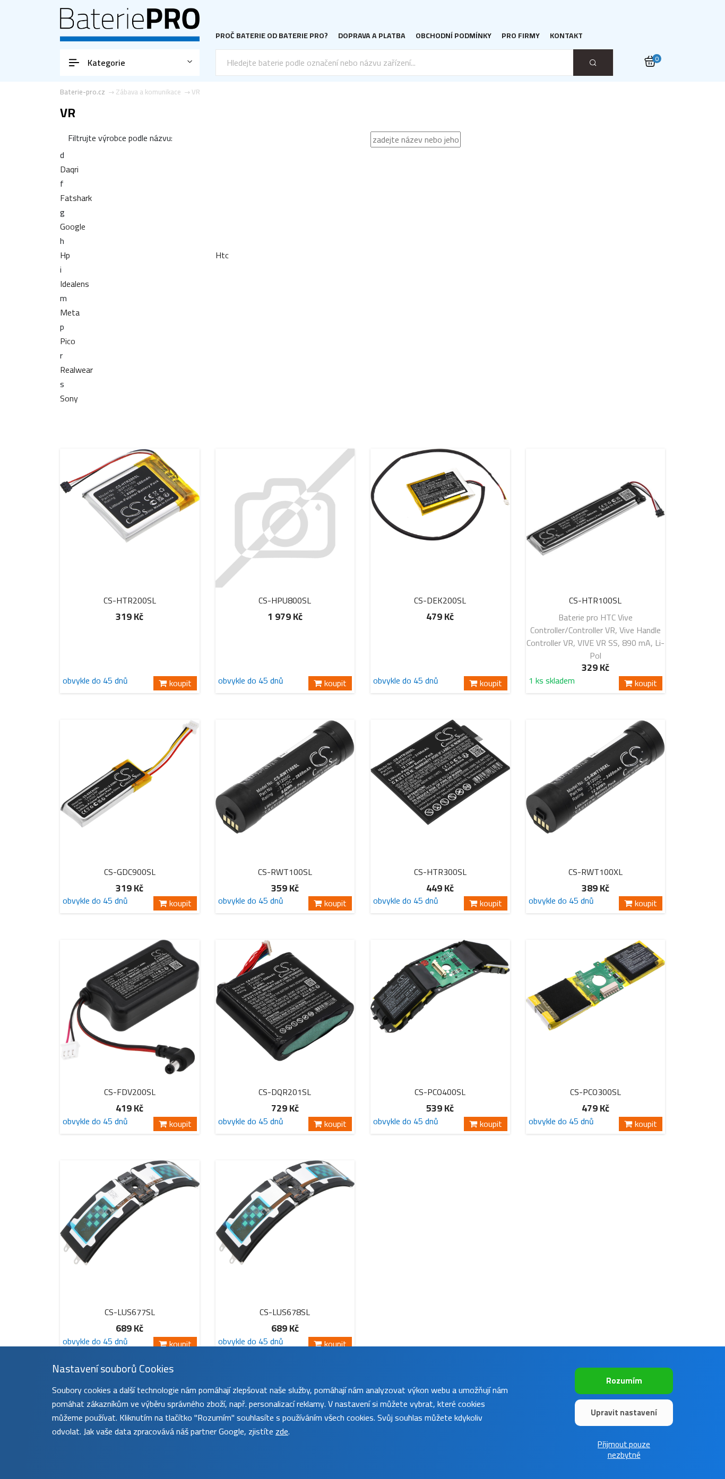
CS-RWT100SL (285, 872)
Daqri (69, 169)
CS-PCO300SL (595, 1092)
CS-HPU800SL (284, 600)
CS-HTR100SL (595, 600)
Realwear (76, 370)
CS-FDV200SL (130, 1092)
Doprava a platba (371, 35)
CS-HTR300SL (440, 872)
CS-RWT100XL (595, 872)
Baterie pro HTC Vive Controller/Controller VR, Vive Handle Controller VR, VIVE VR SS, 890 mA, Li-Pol (595, 636)
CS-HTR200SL (129, 600)
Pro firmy (521, 35)
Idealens (74, 284)
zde (281, 1431)
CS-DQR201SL (284, 1092)
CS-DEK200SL (440, 600)
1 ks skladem (552, 682)
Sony (69, 398)
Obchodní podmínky (453, 35)
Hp (65, 255)
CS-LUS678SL (285, 1312)
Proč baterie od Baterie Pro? (271, 35)
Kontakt (566, 35)
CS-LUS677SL (130, 1312)
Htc (222, 255)
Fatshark (76, 198)
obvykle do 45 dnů (95, 682)
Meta (70, 312)
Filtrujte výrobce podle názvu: (120, 138)
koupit (180, 683)
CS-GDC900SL (130, 872)
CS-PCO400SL (440, 1092)
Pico (67, 341)
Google (72, 226)
